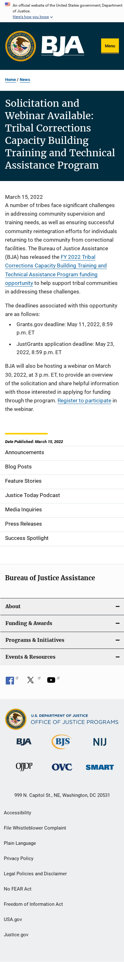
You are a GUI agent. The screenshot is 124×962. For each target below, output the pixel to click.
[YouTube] (53, 682)
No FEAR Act (17, 889)
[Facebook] (12, 682)
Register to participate (84, 400)
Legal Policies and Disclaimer (35, 874)
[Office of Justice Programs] (20, 46)
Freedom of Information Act (33, 904)
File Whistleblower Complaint (35, 828)
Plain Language (20, 843)
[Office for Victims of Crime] (62, 771)
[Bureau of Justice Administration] (24, 746)
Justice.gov (16, 935)
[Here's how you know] (62, 11)
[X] (32, 682)
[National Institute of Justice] (99, 747)
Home (10, 79)
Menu (110, 46)
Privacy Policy (18, 858)
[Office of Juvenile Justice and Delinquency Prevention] (24, 772)
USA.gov (13, 919)
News (25, 79)
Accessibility (17, 813)
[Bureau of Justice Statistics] (62, 750)
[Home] (62, 46)
